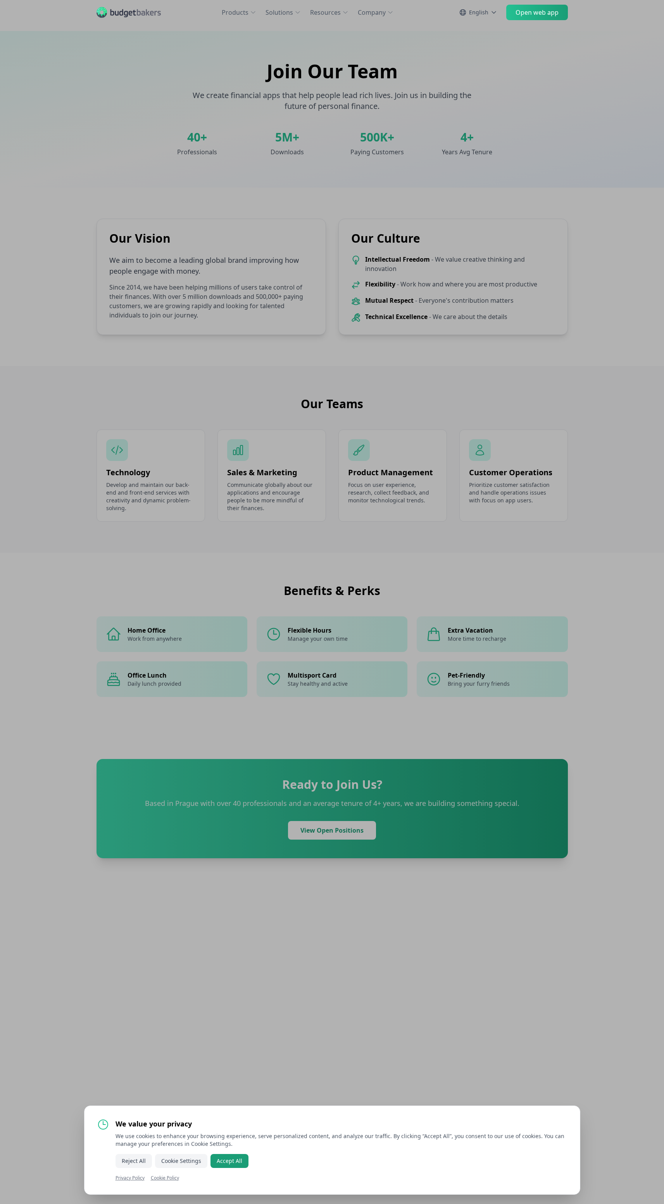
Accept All (229, 1160)
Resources (325, 12)
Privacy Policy (130, 1178)
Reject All (134, 1160)
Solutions (279, 12)
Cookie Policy (165, 1178)
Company (372, 12)
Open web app (537, 12)
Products (235, 12)
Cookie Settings (181, 1160)
